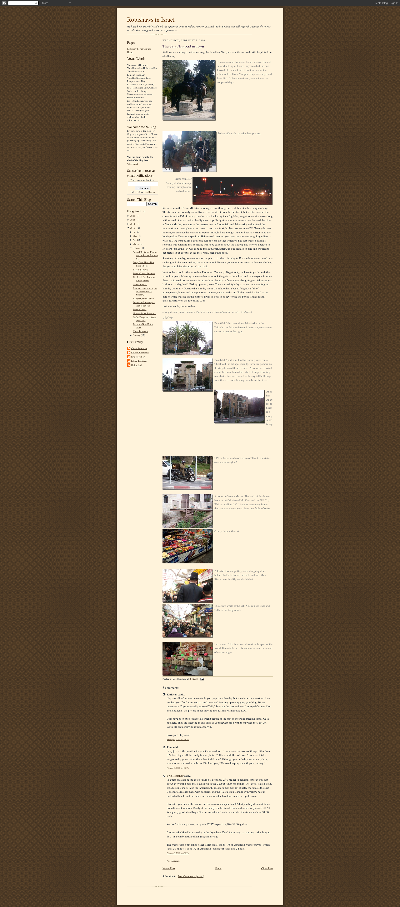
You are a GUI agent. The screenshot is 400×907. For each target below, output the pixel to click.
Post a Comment (173, 861)
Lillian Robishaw (139, 360)
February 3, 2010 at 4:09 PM (178, 739)
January (137, 335)
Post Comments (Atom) (191, 876)
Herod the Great (140, 269)
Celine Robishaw (139, 348)
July (135, 231)
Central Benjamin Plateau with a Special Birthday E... (145, 255)
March (136, 243)
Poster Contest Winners (144, 273)
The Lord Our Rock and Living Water (144, 278)
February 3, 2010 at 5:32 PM (178, 768)
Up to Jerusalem (140, 331)
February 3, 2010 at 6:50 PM (178, 853)
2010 (133, 227)
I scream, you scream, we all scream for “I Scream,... (145, 291)
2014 (133, 223)
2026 (133, 215)
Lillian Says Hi (140, 284)
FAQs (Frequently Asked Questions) (144, 318)
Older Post (267, 868)
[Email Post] (201, 679)
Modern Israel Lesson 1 (144, 313)
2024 (133, 219)
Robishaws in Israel (151, 19)
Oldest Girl (136, 364)
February (137, 247)
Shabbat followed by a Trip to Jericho (144, 304)
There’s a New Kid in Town (183, 46)
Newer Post (168, 868)
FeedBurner (149, 191)
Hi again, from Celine (143, 298)
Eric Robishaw (138, 356)
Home (130, 52)
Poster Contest (139, 309)
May (135, 235)
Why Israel (132, 163)
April (135, 239)
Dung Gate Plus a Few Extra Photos (143, 264)
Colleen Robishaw (140, 352)
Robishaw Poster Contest (139, 48)
